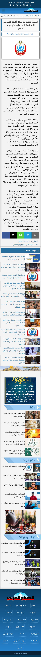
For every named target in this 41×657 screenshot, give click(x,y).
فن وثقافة (20, 612)
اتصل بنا (5, 640)
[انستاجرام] (24, 5)
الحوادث (32, 612)
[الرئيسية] (10, 5)
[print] (35, 235)
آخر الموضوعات (27, 537)
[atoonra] (20, 368)
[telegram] (28, 235)
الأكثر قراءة (29, 460)
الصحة (36, 241)
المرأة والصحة (8, 619)
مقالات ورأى (20, 626)
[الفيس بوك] (13, 5)
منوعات (8, 626)
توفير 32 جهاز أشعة (25, 241)
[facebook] (6, 235)
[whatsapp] (20, 235)
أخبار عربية (34, 619)
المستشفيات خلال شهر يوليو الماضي (25, 244)
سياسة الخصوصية (19, 640)
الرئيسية (34, 16)
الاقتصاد (9, 612)
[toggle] (3, 10)
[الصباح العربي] (30, 10)
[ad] (20, 403)
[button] (2, 391)
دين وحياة (34, 633)
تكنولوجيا (32, 626)
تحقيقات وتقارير (8, 633)
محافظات (22, 633)
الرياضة (8, 605)
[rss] (30, 5)
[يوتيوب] (20, 5)
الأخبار (27, 16)
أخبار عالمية (22, 619)
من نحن (20, 647)
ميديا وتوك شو (21, 605)
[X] (13, 235)
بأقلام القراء (34, 640)
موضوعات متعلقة (31, 250)
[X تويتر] (17, 5)
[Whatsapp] (27, 5)
